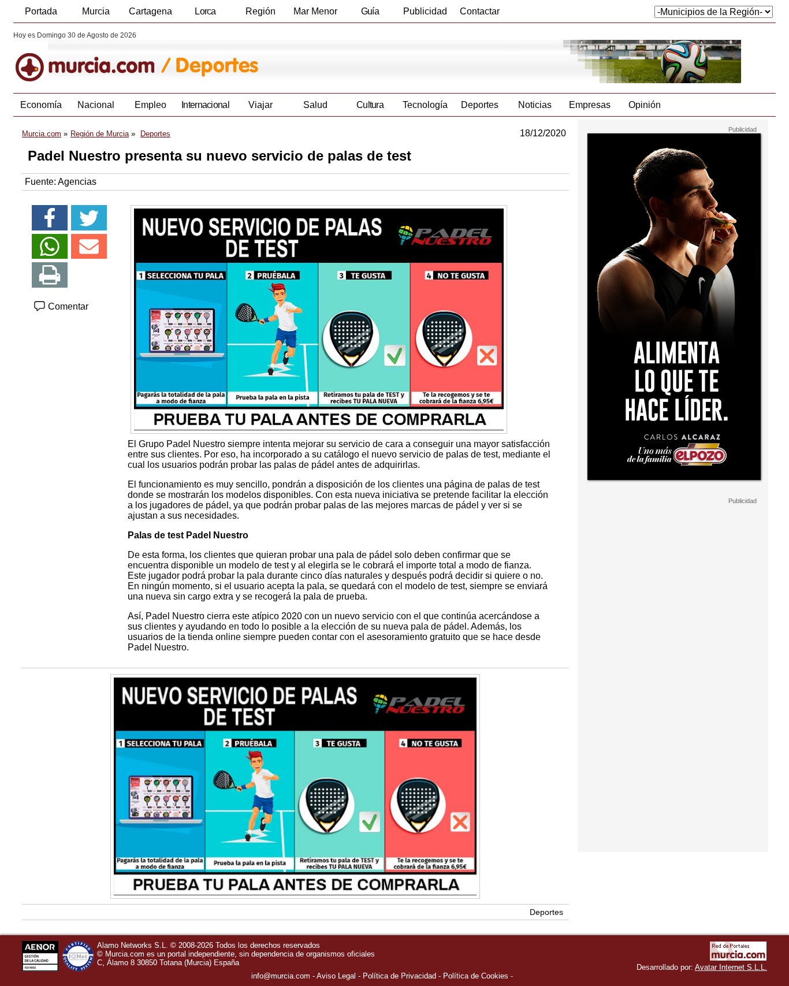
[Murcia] (92, 57)
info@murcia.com (280, 976)
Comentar (67, 306)
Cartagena (150, 11)
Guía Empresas (370, 14)
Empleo (150, 105)
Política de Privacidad (399, 976)
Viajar (260, 105)
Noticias (535, 105)
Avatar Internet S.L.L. (731, 967)
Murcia (96, 11)
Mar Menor (315, 11)
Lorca (205, 11)
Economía (41, 105)
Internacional (205, 105)
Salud (315, 105)
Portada (41, 11)
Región (260, 11)
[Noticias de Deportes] (294, 57)
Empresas (590, 105)
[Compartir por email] (89, 246)
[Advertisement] (673, 678)
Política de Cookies (475, 976)
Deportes (479, 105)
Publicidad (425, 11)
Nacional (95, 105)
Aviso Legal (336, 976)
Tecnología (425, 105)
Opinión (644, 105)
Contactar (480, 11)
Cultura (370, 105)
